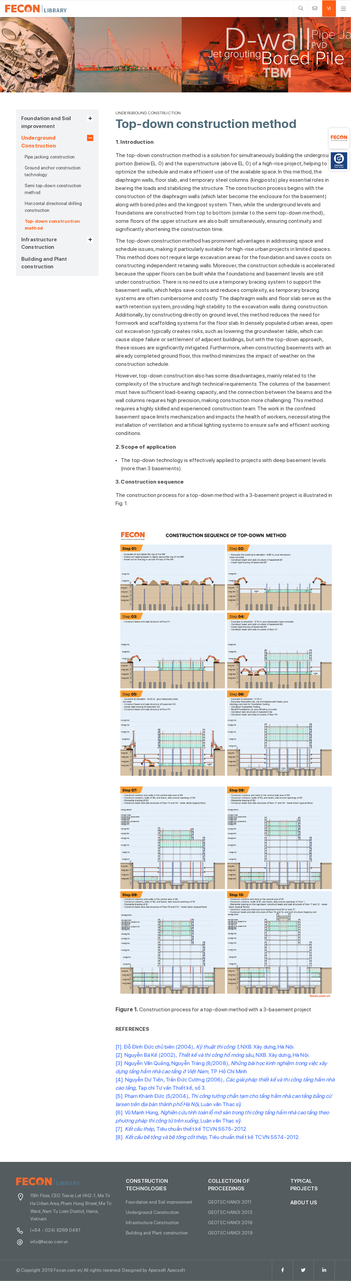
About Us (303, 1203)
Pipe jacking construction (50, 156)
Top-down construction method (52, 224)
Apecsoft (176, 1270)
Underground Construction (38, 142)
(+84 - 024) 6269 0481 (55, 1230)
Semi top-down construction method (53, 189)
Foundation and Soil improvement (46, 122)
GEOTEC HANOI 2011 (230, 1202)
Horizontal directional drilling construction (53, 207)
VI (329, 8)
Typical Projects (304, 1185)
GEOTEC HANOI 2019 (230, 1232)
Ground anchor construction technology (53, 171)
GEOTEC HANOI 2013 (230, 1212)
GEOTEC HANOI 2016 (230, 1222)
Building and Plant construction (44, 263)
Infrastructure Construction (39, 243)
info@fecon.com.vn (49, 1241)
